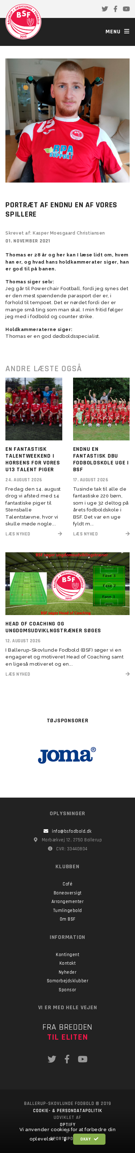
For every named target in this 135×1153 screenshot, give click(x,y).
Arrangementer (67, 901)
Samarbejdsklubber (68, 981)
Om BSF (68, 919)
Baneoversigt (68, 893)
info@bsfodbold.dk (72, 831)
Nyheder (68, 972)
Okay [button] (86, 1139)
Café (67, 884)
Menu (113, 32)
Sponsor (67, 990)
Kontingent (67, 955)
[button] (65, 1139)
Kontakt (67, 963)
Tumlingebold (67, 910)
